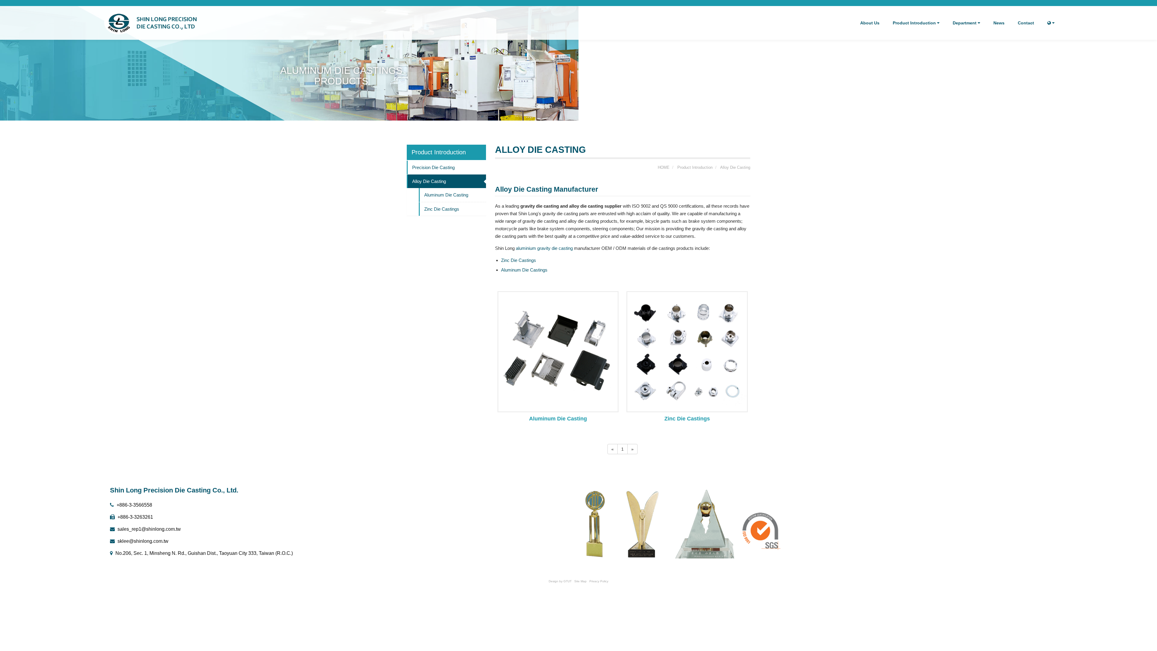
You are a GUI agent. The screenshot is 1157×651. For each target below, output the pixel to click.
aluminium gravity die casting (544, 248)
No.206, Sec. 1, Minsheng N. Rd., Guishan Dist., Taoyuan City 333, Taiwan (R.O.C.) (203, 553)
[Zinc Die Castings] (687, 351)
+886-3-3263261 (134, 517)
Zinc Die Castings (441, 209)
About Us (870, 22)
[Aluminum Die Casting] (558, 351)
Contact (1026, 22)
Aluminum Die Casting (446, 194)
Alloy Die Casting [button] (429, 181)
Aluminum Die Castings (524, 269)
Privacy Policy (598, 581)
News (999, 22)
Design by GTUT (560, 581)
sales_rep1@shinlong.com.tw (148, 529)
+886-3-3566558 (133, 505)
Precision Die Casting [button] (433, 167)
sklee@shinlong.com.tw (142, 541)
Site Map (580, 581)
